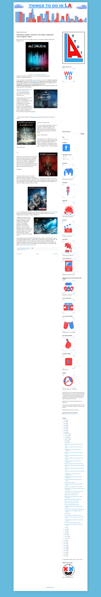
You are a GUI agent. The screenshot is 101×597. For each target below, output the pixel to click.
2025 (65, 421)
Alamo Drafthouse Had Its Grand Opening (73, 499)
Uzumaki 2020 (67, 442)
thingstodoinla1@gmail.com (72, 413)
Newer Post (19, 253)
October (66, 437)
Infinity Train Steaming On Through (72, 502)
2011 (65, 552)
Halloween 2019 (23, 249)
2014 (65, 547)
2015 (65, 545)
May (66, 531)
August (66, 440)
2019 (65, 432)
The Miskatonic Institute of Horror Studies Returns (74, 509)
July (66, 527)
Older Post (55, 253)
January (66, 538)
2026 (65, 420)
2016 (65, 543)
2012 (65, 550)
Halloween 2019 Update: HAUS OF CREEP (73, 486)
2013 (65, 548)
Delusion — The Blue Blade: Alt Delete (37, 74)
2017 (65, 542)
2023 (65, 425)
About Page (65, 139)
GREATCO (34, 81)
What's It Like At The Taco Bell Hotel (72, 501)
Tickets (18, 212)
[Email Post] (32, 248)
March (66, 534)
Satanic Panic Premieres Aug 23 (71, 494)
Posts (65, 157)
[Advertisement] (43, 25)
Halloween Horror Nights (35, 117)
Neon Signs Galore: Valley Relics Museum (73, 515)
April (66, 532)
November (67, 435)
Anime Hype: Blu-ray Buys (70, 482)
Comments (66, 159)
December (67, 433)
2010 (65, 554)
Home (37, 253)
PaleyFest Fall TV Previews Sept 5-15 (72, 493)
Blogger (52, 587)
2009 (65, 555)
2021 (65, 428)
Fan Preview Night (53, 212)
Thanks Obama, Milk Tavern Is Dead (72, 504)
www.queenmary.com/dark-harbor (29, 244)
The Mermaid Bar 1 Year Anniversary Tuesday (74, 491)
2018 (65, 540)
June (66, 529)
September (67, 439)
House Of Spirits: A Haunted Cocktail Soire (24, 91)
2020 (65, 430)
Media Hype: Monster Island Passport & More (74, 463)
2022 (65, 427)
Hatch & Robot (67, 513)
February (67, 536)
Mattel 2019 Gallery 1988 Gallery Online (73, 522)
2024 (65, 423)
